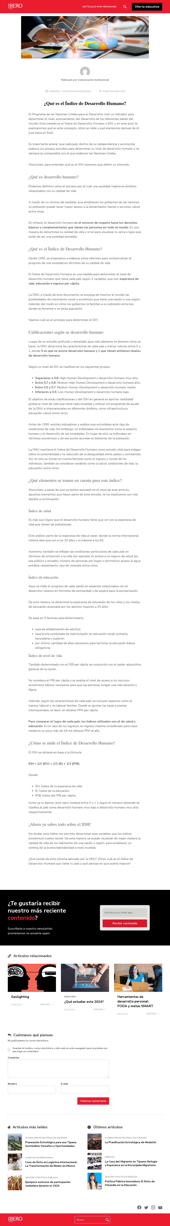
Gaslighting (20, 997)
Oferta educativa (147, 7)
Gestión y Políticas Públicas (41, 1177)
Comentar (13, 1057)
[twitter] (146, 1207)
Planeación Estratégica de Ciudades (46, 1137)
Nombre (12, 1083)
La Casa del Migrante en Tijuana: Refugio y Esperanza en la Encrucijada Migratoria (131, 1163)
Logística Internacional (39, 1157)
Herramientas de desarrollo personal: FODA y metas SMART (135, 1001)
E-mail (64, 1083)
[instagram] (153, 1207)
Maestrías (70, 996)
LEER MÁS (45, 1004)
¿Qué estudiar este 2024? (84, 1001)
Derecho (110, 1157)
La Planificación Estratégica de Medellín (130, 1142)
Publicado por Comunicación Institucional (85, 79)
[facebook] (139, 1207)
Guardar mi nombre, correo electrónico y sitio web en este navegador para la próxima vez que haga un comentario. (60, 1050)
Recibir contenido (125, 923)
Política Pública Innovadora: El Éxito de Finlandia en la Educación (130, 1183)
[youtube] (160, 1207)
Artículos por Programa (99, 6)
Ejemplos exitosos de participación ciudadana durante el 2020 (47, 1184)
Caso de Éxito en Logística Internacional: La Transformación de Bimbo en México (51, 1164)
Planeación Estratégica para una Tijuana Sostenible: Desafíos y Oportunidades (50, 1144)
